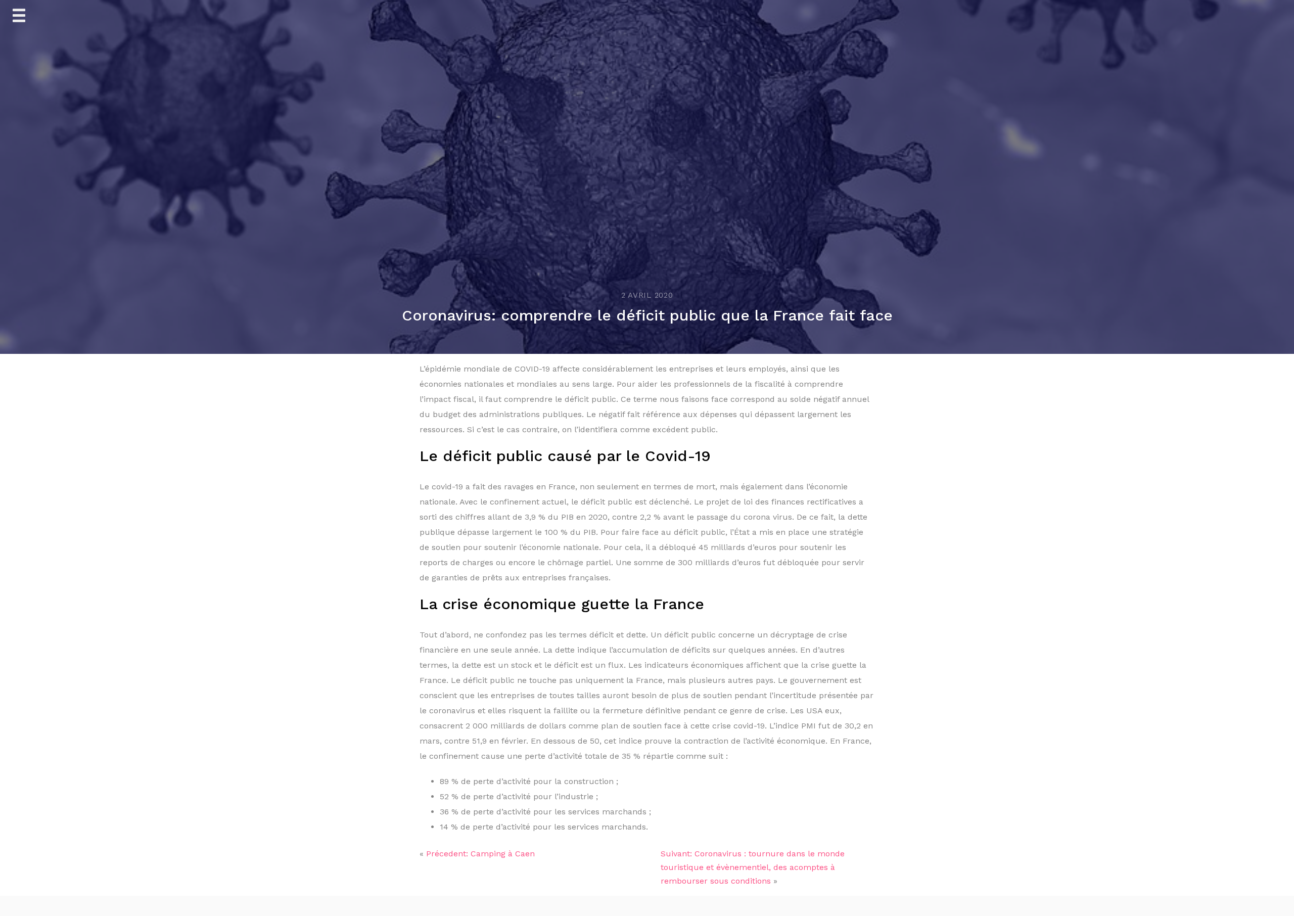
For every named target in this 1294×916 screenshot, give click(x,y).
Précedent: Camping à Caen (480, 853)
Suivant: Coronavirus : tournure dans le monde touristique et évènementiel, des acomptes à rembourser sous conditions (753, 867)
